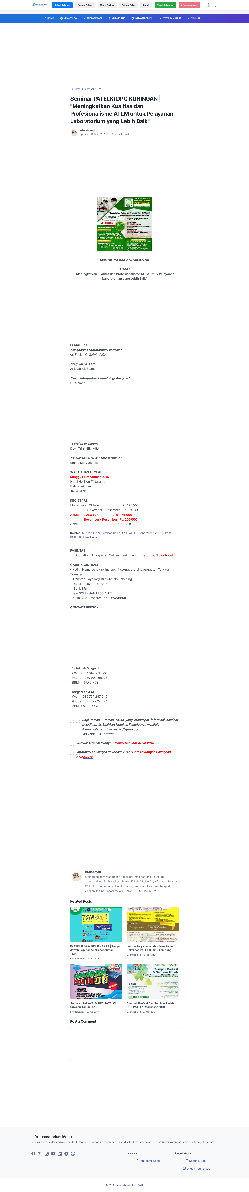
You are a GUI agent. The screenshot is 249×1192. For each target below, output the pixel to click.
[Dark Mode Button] (208, 5)
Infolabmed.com (150, 1160)
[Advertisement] (124, 56)
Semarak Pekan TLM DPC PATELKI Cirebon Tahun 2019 (93, 1005)
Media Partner (107, 5)
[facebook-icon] (33, 1154)
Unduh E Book (197, 1160)
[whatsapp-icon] (73, 1154)
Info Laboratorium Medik (130, 1185)
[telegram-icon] (66, 1154)
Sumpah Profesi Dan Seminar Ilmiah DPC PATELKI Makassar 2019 (150, 1005)
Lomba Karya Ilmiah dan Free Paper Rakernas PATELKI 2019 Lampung (150, 948)
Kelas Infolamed (62, 5)
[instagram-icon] (47, 1154)
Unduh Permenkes (198, 1168)
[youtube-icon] (53, 1154)
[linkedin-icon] (60, 1154)
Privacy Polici (128, 5)
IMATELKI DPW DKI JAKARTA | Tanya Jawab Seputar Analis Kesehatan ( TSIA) (95, 950)
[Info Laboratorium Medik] (40, 5)
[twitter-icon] (40, 1154)
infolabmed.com (189, 5)
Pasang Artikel (85, 5)
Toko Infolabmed (165, 5)
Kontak (146, 5)
